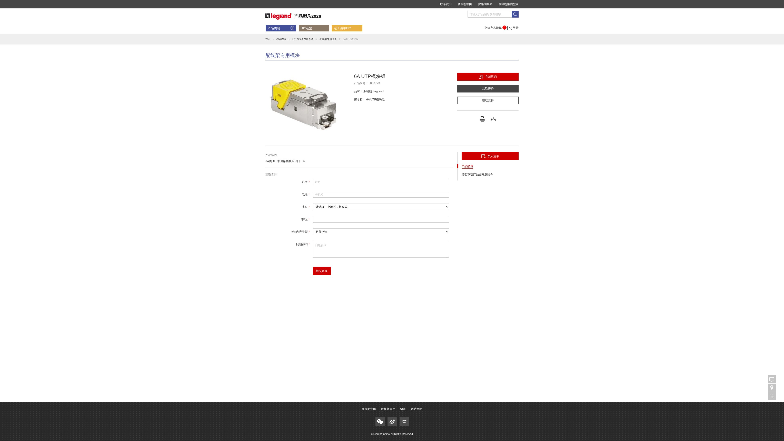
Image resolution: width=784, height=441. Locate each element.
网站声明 (416, 409)
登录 (516, 27)
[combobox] (493, 14)
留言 (403, 409)
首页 (267, 39)
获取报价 (488, 88)
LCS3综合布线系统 (302, 39)
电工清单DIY (342, 28)
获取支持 (488, 100)
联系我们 (446, 4)
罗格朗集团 (485, 4)
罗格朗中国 (465, 4)
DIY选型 (306, 28)
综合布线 (281, 39)
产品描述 (467, 166)
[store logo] (293, 16)
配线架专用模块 (328, 39)
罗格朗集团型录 (509, 4)
